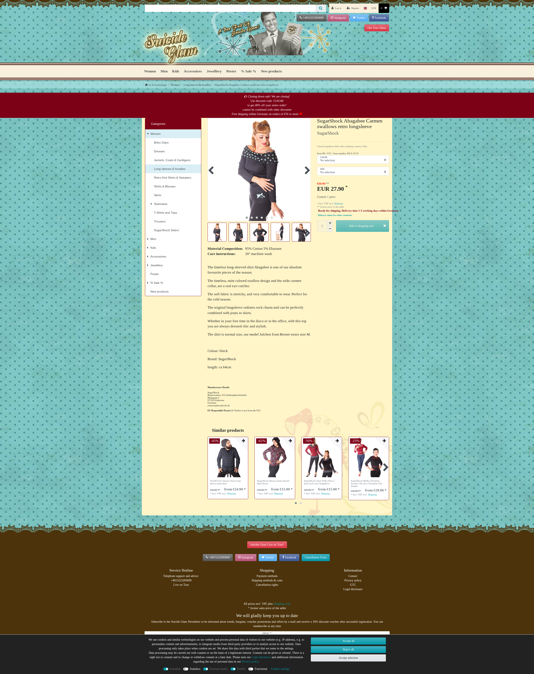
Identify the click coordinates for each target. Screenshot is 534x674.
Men (164, 71)
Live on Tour (181, 584)
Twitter (360, 17)
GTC (353, 584)
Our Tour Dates (377, 27)
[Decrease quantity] (330, 229)
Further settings (280, 668)
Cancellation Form (316, 557)
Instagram (340, 17)
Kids (175, 71)
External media (219, 668)
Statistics (195, 668)
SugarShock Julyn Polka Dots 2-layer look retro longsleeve (319, 482)
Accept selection (348, 657)
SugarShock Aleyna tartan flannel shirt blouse (273, 482)
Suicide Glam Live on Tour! (267, 544)
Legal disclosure (353, 589)
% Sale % (248, 71)
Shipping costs (282, 603)
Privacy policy (352, 580)
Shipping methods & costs (267, 580)
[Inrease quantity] (330, 223)
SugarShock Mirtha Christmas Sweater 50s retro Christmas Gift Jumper (366, 483)
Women (150, 71)
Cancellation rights (267, 584)
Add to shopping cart (361, 225)
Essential (175, 668)
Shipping (338, 203)
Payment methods (267, 576)
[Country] (365, 8)
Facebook (380, 17)
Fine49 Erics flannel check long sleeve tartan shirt (225, 482)
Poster (231, 71)
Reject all (348, 649)
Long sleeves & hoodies (197, 84)
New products (271, 71)
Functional (261, 668)
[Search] (320, 8)
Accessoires (193, 71)
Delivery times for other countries (335, 215)
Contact (352, 576)
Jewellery (214, 71)
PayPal (241, 668)
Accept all (348, 640)
